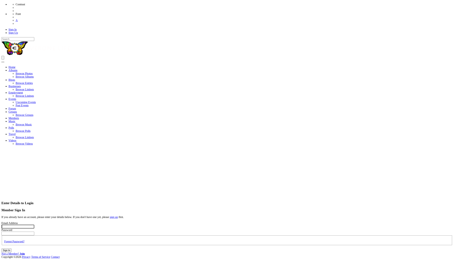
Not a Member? (13, 253)
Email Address (9, 223)
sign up (114, 217)
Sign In (6, 250)
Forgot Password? (14, 241)
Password (6, 229)
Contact (55, 256)
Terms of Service (40, 256)
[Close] (2, 62)
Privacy (26, 256)
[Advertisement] (227, 173)
